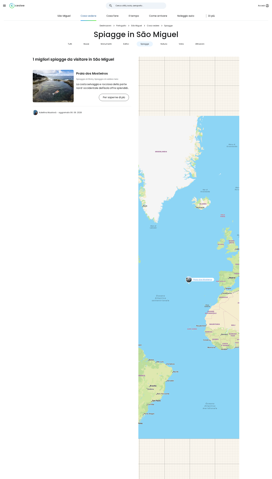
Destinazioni (105, 25)
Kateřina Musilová (47, 112)
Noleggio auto (185, 16)
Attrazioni (199, 44)
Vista (181, 44)
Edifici (126, 44)
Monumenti (106, 44)
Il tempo (134, 16)
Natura (164, 44)
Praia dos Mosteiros (92, 73)
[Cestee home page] (16, 5)
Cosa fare (112, 16)
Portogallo (121, 25)
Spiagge (145, 44)
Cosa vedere (88, 16)
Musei (86, 44)
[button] (4, 5)
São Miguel (64, 16)
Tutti (70, 44)
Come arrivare (158, 16)
